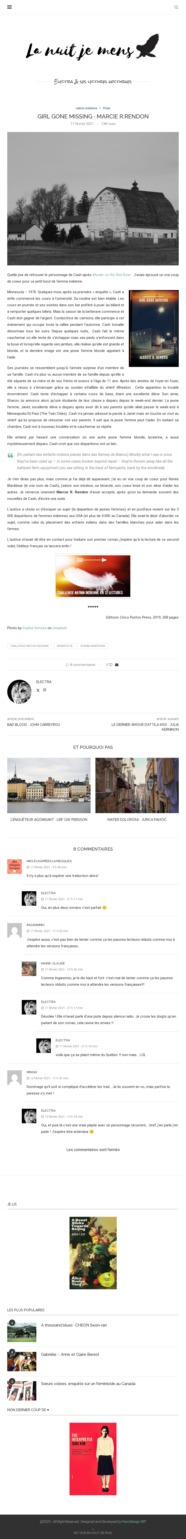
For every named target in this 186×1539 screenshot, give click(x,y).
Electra (43, 682)
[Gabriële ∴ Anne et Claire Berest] (21, 1361)
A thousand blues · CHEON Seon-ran (74, 1325)
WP (143, 1522)
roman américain (93, 646)
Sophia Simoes (34, 628)
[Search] (176, 7)
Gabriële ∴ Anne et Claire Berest (70, 1354)
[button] (14, 793)
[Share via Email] (116, 665)
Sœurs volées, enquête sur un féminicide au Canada (88, 1383)
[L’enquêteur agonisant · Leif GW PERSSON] (49, 785)
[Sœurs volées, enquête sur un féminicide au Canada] (21, 1390)
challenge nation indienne (29, 646)
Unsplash (60, 628)
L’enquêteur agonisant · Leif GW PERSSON (49, 820)
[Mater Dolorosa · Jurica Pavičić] (137, 785)
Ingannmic (36, 925)
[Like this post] (110, 665)
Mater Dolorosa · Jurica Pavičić (137, 820)
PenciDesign (131, 1522)
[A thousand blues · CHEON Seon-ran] (21, 1332)
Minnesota (64, 646)
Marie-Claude (53, 963)
